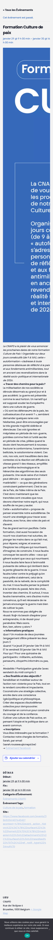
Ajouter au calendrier (22, 758)
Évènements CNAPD (14, 799)
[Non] (49, 929)
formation (29, 808)
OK (27, 935)
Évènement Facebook (18, 748)
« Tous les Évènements (18, 10)
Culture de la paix (13, 808)
